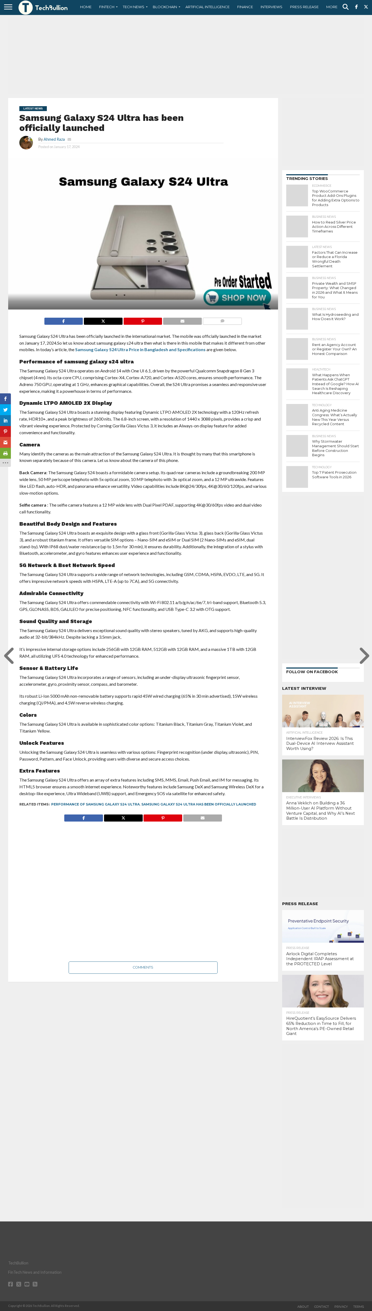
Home (86, 7)
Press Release (304, 7)
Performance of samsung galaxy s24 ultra (95, 804)
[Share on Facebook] (63, 319)
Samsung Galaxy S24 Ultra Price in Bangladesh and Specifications (140, 349)
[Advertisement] (186, 56)
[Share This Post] (103, 319)
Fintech (106, 7)
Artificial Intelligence (207, 7)
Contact (321, 1307)
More (331, 7)
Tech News (133, 7)
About (303, 1307)
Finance (245, 7)
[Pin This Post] (142, 319)
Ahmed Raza (54, 139)
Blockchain (165, 7)
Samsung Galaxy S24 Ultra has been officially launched (198, 804)
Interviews (271, 7)
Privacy (341, 1307)
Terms (358, 1307)
